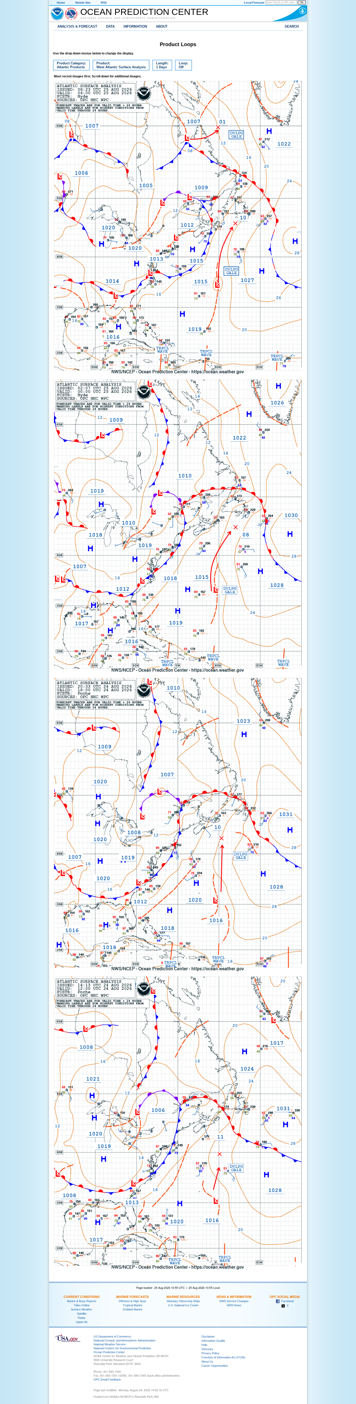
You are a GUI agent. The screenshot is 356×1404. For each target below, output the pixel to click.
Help (204, 1344)
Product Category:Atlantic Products (69, 66)
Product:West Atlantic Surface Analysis (119, 66)
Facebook (287, 1301)
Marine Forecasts (132, 1296)
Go (301, 2)
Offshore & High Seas (132, 1301)
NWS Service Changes (234, 1301)
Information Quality (213, 1340)
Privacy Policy (210, 1353)
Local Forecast (254, 2)
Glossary (207, 1349)
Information (135, 26)
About (162, 26)
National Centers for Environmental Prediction (122, 1348)
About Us (207, 1361)
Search (292, 26)
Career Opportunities (214, 1365)
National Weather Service (110, 1344)
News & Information (234, 1296)
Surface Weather (81, 1309)
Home (61, 2)
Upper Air (82, 1321)
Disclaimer (208, 1336)
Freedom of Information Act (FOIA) (223, 1357)
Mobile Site (82, 2)
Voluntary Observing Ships (183, 1301)
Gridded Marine (132, 1309)
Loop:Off (181, 66)
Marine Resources (183, 1296)
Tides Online (82, 1305)
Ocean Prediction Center (144, 12)
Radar (81, 1317)
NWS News (234, 1305)
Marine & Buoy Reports (81, 1301)
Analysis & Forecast (77, 26)
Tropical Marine (132, 1305)
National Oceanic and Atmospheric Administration (128, 18)
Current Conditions (82, 1296)
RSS (104, 2)
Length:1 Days (160, 66)
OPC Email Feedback (107, 1379)
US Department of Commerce (112, 1336)
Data (110, 26)
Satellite (82, 1313)
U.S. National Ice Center (183, 1305)
